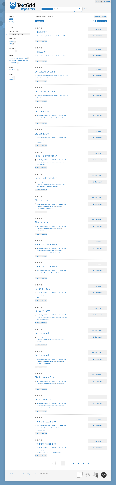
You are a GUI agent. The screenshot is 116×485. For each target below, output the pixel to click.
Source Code (35, 474)
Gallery (11, 22)
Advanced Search (77, 12)
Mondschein (41, 32)
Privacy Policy (26, 474)
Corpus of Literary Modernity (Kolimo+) (47, 36)
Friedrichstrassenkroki (45, 421)
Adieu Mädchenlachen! (46, 156)
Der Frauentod (42, 333)
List (11, 19)
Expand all (40, 21)
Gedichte (58, 118)
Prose (11, 79)
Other (11, 77)
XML (10, 44)
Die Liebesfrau (42, 111)
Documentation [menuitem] (98, 9)
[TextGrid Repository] (22, 2)
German (12, 51)
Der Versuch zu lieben (45, 71)
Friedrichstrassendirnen (46, 244)
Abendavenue (41, 200)
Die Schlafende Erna (44, 377)
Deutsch (108, 2)
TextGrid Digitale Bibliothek (18, 58)
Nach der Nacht (42, 289)
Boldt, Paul (12, 70)
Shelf (100, 1)
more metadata (42, 41)
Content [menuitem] (86, 9)
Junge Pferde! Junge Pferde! (48, 118)
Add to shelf (98, 29)
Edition (11, 42)
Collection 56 (61, 36)
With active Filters (48, 9)
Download (98, 36)
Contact (14, 474)
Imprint (19, 474)
